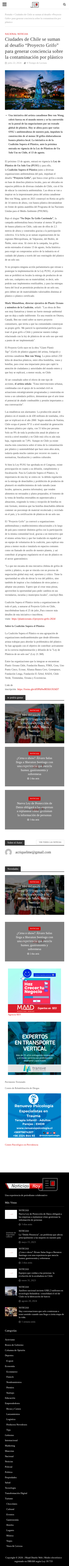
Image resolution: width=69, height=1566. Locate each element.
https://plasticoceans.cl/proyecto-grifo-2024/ (34, 618)
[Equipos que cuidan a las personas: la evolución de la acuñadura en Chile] (11, 1273)
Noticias (23, 34)
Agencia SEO (14, 1014)
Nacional (11, 34)
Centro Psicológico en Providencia (21, 1144)
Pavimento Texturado (15, 1082)
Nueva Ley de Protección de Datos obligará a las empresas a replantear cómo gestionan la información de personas (34, 809)
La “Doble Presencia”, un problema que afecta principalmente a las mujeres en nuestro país (41, 1236)
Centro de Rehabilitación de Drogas (22, 1088)
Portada (8, 14)
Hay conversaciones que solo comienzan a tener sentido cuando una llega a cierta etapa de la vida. (41, 1314)
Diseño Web (37, 1557)
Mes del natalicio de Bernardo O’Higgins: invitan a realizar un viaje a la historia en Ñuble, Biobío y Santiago (35, 723)
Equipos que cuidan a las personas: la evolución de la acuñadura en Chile (36, 1274)
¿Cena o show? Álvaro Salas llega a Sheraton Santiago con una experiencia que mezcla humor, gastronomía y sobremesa (34, 766)
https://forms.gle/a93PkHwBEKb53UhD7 (38, 689)
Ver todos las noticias (50, 842)
